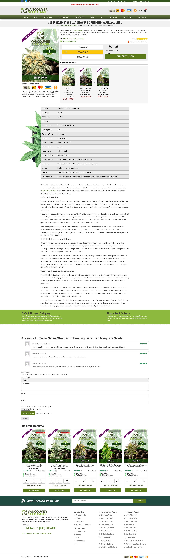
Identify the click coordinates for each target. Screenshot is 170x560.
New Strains (48, 17)
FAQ (101, 17)
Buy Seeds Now (125, 56)
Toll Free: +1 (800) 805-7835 (41, 528)
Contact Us (113, 17)
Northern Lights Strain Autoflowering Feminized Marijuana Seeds (34, 466)
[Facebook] (22, 1)
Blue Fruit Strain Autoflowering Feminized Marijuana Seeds (136, 466)
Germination (79, 17)
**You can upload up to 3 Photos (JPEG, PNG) (37, 406)
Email (23, 400)
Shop (36, 17)
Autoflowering (78, 30)
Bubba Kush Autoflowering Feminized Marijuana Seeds (85, 466)
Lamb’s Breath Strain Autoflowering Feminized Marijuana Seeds (59, 466)
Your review (25, 383)
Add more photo (28, 413)
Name (23, 393)
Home (26, 17)
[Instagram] (29, 1)
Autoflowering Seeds (71, 25)
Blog (92, 17)
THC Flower (127, 17)
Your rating (25, 377)
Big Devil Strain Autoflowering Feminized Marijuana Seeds (110, 466)
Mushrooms (141, 17)
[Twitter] (26, 1)
